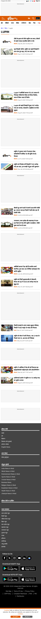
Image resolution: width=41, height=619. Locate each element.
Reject (27, 617)
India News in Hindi (7, 468)
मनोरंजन (23, 23)
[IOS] (27, 0)
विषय (6, 28)
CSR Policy (7, 593)
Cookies (6, 610)
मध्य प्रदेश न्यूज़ (5, 524)
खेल (30, 23)
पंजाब (2, 535)
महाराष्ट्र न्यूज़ (4, 527)
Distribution (20, 596)
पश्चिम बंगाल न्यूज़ (5, 519)
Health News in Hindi (8, 491)
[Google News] (29, 558)
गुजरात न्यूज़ (4, 532)
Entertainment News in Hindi (10, 474)
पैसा (34, 23)
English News (5, 447)
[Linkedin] (24, 558)
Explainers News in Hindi (9, 488)
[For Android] (10, 579)
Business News (6, 482)
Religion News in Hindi (8, 485)
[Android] (28, 0)
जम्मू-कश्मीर (4, 544)
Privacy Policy (29, 591)
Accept (15, 617)
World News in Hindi (7, 471)
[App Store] (28, 568)
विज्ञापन (3, 438)
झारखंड (3, 546)
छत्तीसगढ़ (3, 541)
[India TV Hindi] (12, 18)
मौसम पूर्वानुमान (5, 457)
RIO (36, 593)
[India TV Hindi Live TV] (38, 18)
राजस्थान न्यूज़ (5, 530)
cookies (20, 614)
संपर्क (2, 433)
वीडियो (7, 23)
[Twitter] (9, 558)
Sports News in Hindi (8, 477)
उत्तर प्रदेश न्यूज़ (5, 513)
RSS (30, 593)
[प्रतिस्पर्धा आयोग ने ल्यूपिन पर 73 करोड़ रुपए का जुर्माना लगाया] (7, 380)
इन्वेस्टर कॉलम (5, 444)
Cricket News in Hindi (8, 479)
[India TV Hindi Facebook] (30, 0)
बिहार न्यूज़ (4, 521)
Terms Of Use (18, 591)
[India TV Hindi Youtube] (34, 0)
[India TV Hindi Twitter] (32, 0)
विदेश (17, 23)
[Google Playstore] (10, 568)
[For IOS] (28, 579)
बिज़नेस (15, 43)
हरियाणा (3, 538)
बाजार (15, 330)
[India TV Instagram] (14, 558)
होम (2, 23)
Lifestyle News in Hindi (8, 493)
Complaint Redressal (20, 593)
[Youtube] (19, 558)
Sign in (38, 1)
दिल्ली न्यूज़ (4, 516)
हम (2, 436)
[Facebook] (4, 558)
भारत (12, 23)
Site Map (8, 591)
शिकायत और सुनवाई (6, 441)
